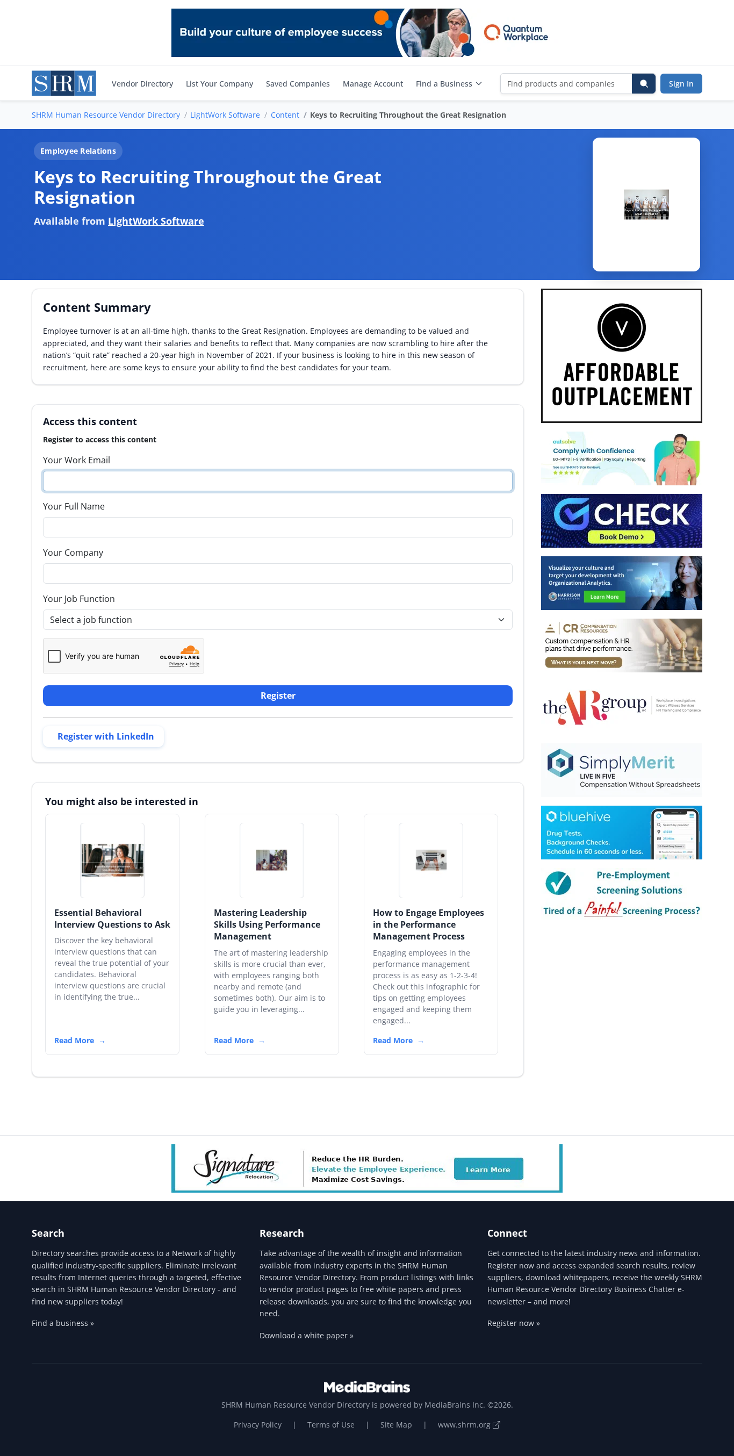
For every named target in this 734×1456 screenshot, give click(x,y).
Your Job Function (79, 599)
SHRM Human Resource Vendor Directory (106, 115)
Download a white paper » (307, 1335)
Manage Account (373, 83)
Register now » (513, 1323)
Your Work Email (76, 460)
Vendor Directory (142, 83)
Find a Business (444, 83)
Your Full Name (74, 506)
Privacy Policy (258, 1424)
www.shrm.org (465, 1424)
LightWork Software (225, 115)
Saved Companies (298, 83)
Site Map (396, 1424)
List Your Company (219, 83)
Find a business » (63, 1323)
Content (285, 115)
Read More (74, 1040)
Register (278, 695)
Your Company (73, 552)
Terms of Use (331, 1424)
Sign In (681, 83)
